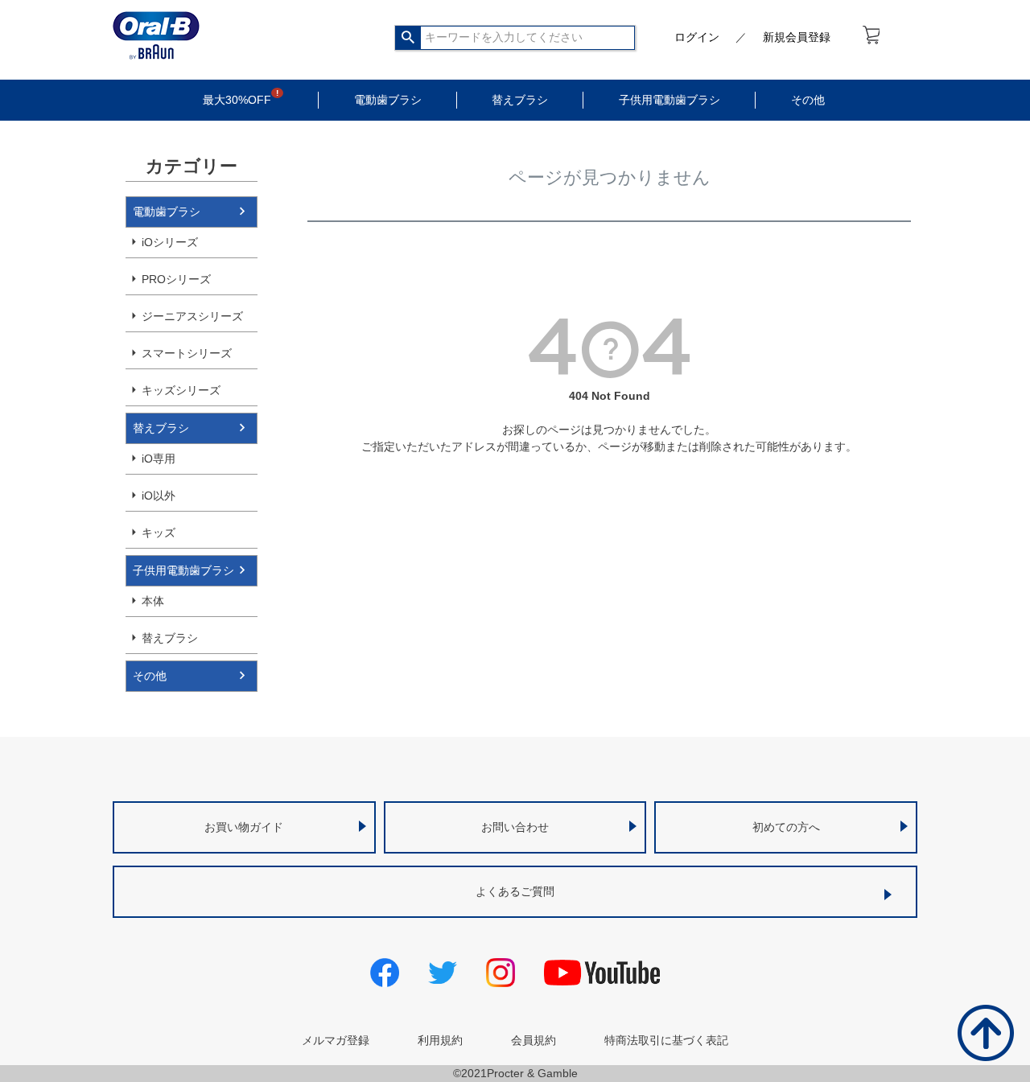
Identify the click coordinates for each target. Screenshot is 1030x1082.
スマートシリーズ (187, 353)
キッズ (158, 532)
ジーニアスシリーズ (192, 316)
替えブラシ (520, 99)
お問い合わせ (515, 827)
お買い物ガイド (243, 827)
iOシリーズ (170, 242)
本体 (153, 600)
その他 (808, 99)
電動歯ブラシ (388, 99)
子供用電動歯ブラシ (669, 99)
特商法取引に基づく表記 (666, 1040)
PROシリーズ (176, 279)
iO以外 (158, 495)
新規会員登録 (796, 37)
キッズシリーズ (181, 390)
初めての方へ (786, 827)
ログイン (696, 37)
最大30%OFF (237, 99)
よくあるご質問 (515, 891)
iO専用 (158, 458)
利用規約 (440, 1040)
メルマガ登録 (335, 1040)
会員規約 (533, 1040)
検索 (408, 38)
